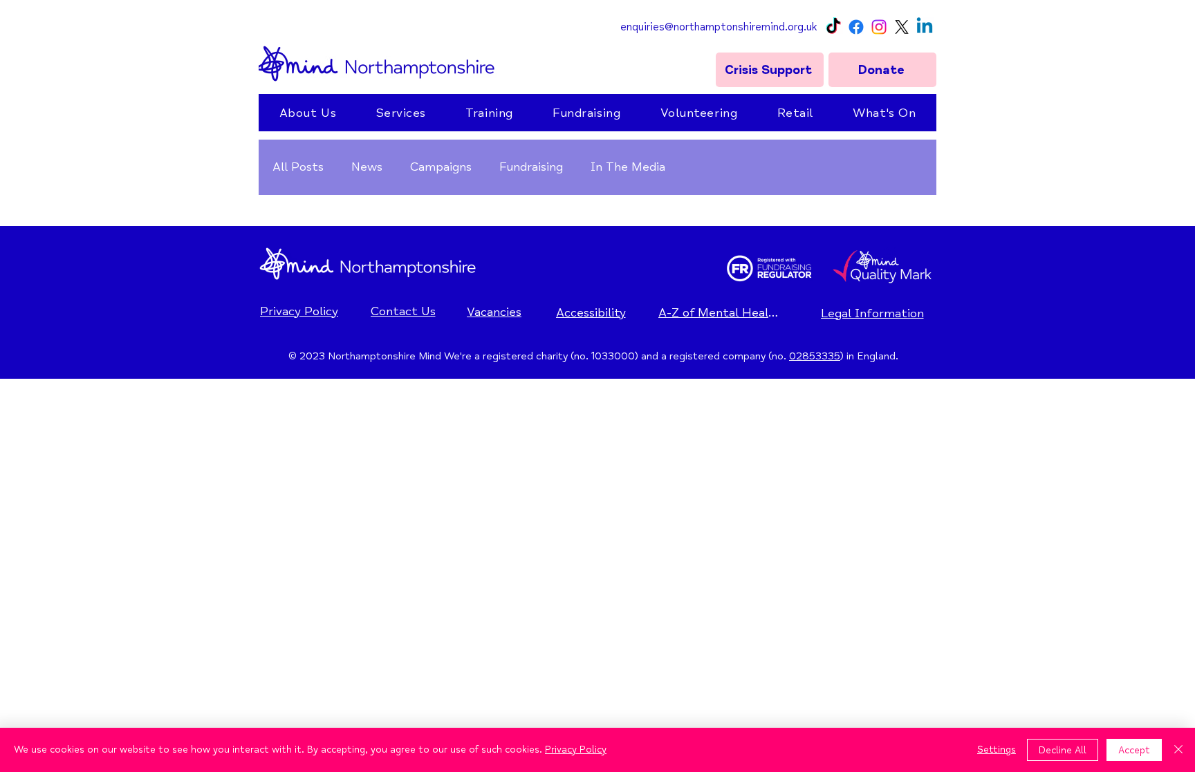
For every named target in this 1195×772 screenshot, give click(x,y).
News (366, 166)
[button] (307, 113)
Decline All (1062, 750)
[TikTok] (833, 27)
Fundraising (531, 166)
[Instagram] (879, 27)
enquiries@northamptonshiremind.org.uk (718, 27)
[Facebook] (856, 27)
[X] (901, 27)
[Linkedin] (924, 27)
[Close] (1178, 750)
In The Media (628, 166)
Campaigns (441, 166)
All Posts (298, 166)
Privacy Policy (575, 749)
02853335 (814, 356)
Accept (1134, 750)
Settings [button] (996, 749)
